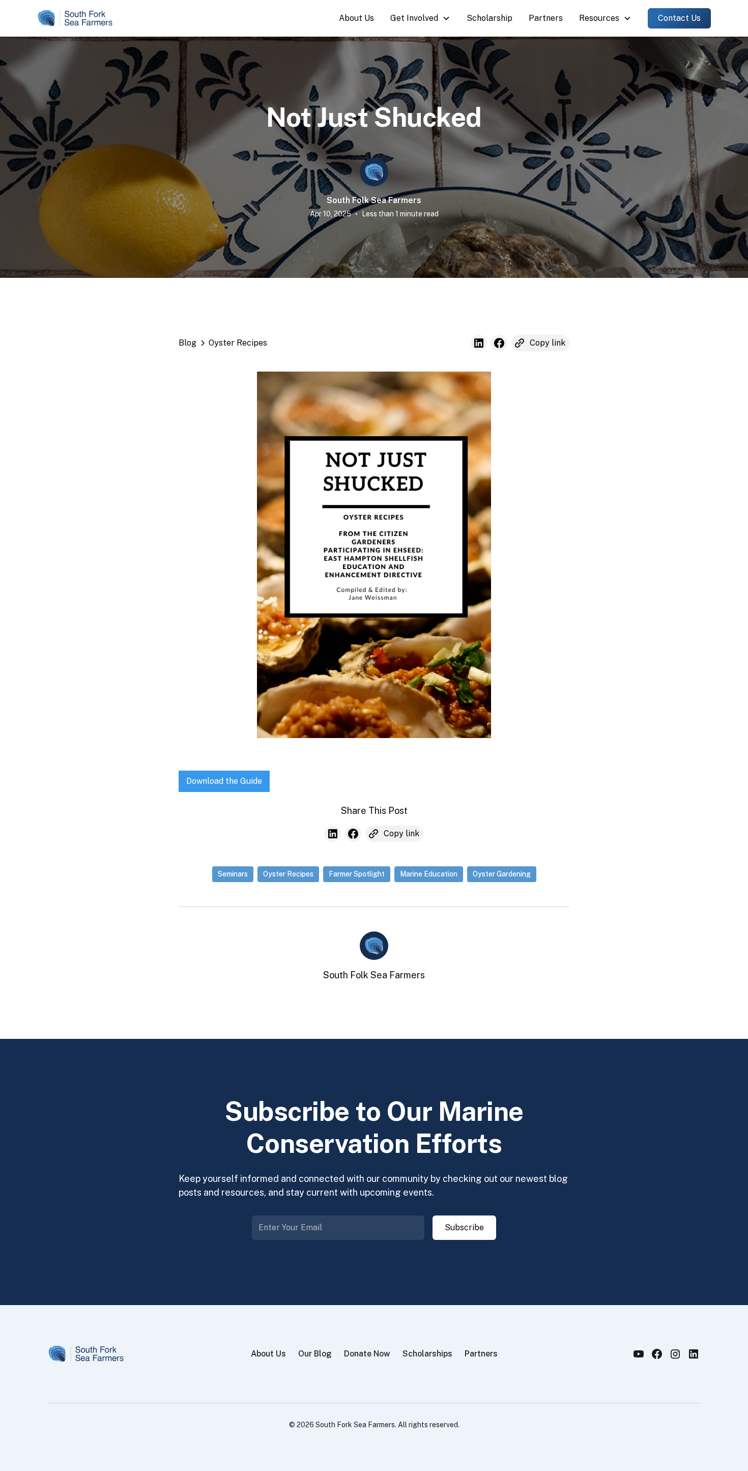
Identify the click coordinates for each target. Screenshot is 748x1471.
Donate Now (367, 1354)
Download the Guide (224, 781)
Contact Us (679, 18)
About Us (356, 18)
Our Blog (315, 1354)
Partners (546, 18)
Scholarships (427, 1354)
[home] (75, 18)
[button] (420, 18)
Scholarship (489, 18)
